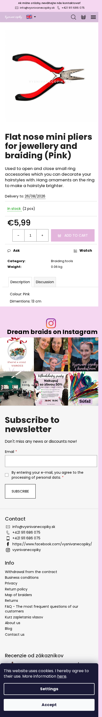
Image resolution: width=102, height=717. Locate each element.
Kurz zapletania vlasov (24, 617)
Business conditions (22, 577)
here (61, 676)
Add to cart (76, 235)
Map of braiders (18, 594)
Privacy (11, 583)
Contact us (15, 634)
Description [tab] (20, 281)
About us (12, 622)
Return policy (16, 589)
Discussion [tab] (45, 281)
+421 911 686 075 (73, 8)
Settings (49, 689)
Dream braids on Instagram (52, 332)
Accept (49, 705)
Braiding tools (62, 261)
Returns (11, 600)
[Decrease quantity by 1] (19, 235)
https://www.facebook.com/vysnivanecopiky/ (52, 544)
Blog (8, 628)
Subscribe (20, 491)
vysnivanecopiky (26, 549)
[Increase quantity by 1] (42, 235)
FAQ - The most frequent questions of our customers (41, 609)
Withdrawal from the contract (31, 571)
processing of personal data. (36, 477)
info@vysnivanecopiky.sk (37, 8)
